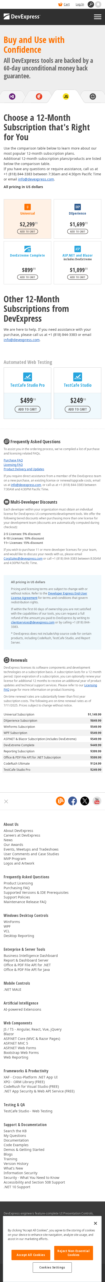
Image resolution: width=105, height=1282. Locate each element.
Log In (80, 4)
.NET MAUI (12, 989)
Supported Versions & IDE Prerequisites (36, 892)
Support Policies (17, 897)
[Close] (95, 1223)
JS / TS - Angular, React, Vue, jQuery (33, 1029)
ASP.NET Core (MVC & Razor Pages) (32, 1038)
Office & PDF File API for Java (27, 969)
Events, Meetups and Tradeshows (31, 849)
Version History (16, 1163)
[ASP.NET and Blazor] (77, 249)
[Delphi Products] (39, 96)
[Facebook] (72, 801)
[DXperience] (77, 207)
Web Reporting (16, 1057)
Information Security (20, 1173)
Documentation (16, 1140)
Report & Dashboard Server (26, 960)
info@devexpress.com (36, 179)
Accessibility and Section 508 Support (34, 1182)
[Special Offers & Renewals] (93, 96)
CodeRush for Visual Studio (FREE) (31, 1086)
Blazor (9, 1034)
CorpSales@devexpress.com (23, 558)
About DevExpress (18, 830)
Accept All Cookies (31, 1255)
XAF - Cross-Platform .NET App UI (31, 1077)
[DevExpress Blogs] (60, 801)
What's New (13, 1168)
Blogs (8, 1154)
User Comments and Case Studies (31, 854)
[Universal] (27, 207)
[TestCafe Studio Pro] (27, 376)
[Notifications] (98, 4)
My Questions (15, 1135)
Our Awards (13, 844)
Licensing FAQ (13, 465)
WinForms (12, 921)
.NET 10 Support (17, 1187)
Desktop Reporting (19, 935)
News (8, 840)
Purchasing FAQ (17, 887)
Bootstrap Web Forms (21, 1052)
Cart (67, 4)
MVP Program (15, 858)
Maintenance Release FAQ (25, 901)
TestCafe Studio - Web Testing (28, 1111)
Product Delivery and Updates (24, 469)
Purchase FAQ (13, 460)
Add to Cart (27, 231)
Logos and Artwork (19, 863)
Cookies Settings (52, 1267)
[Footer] (6, 801)
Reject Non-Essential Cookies (73, 1253)
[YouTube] (97, 801)
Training (10, 1159)
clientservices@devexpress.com (32, 622)
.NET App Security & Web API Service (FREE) (39, 1091)
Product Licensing (18, 883)
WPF (7, 926)
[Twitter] (84, 801)
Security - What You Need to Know (31, 1177)
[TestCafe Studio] (77, 376)
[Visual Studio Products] (12, 96)
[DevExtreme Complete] (27, 249)
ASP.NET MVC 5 (16, 1043)
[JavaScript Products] (66, 96)
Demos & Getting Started (24, 1149)
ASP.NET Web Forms (20, 1048)
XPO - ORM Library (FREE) (24, 1081)
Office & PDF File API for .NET (27, 965)
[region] (52, 1249)
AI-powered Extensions (22, 1009)
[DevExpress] (22, 17)
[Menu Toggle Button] (97, 16)
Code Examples (16, 1145)
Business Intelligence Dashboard (31, 955)
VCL (7, 931)
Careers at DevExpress (22, 835)
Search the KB (15, 1131)
